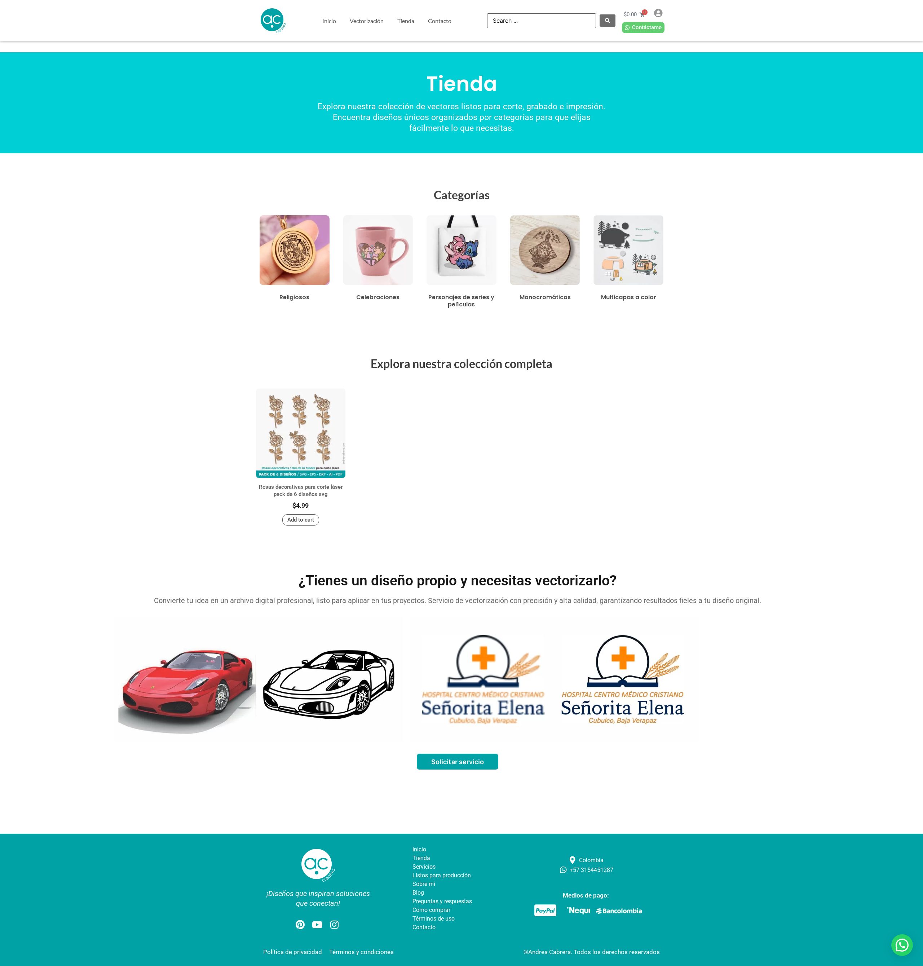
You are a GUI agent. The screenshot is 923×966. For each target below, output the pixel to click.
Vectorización (367, 20)
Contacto (439, 20)
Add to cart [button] (300, 520)
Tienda (405, 20)
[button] (902, 945)
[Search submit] (607, 20)
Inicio (329, 20)
